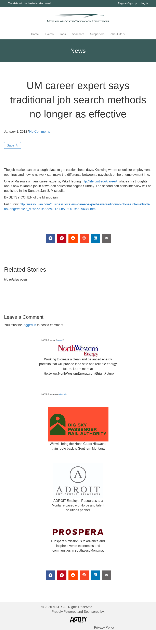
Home (35, 34)
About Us (116, 34)
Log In (144, 3)
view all (60, 340)
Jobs (63, 34)
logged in (29, 325)
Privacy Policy (104, 627)
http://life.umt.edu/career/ (99, 181)
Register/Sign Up (127, 3)
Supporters (97, 34)
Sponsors (78, 34)
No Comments (39, 131)
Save (11, 145)
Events (49, 34)
